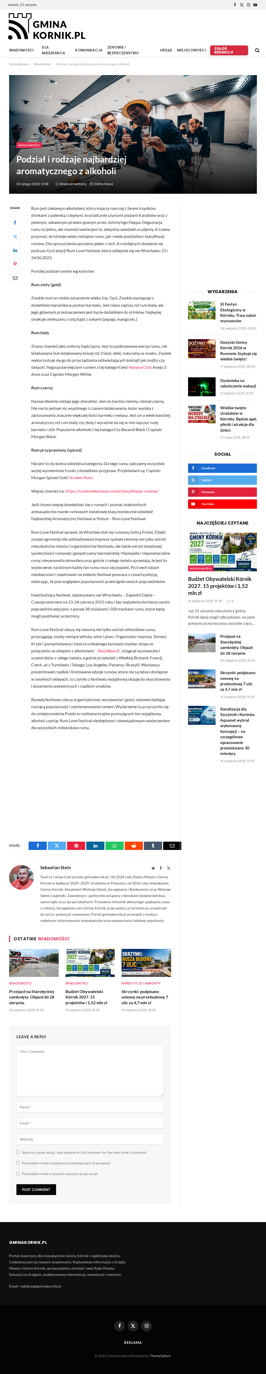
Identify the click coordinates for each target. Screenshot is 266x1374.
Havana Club (140, 367)
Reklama (133, 1343)
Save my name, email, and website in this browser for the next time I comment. (84, 1152)
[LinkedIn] (15, 250)
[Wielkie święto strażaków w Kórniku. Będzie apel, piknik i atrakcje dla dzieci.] (202, 414)
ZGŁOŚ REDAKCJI (223, 50)
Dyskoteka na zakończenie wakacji (238, 383)
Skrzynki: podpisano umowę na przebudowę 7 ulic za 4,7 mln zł (145, 997)
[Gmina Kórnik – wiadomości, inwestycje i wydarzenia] (46, 27)
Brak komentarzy (73, 184)
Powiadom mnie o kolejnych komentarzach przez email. (66, 1163)
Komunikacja (88, 50)
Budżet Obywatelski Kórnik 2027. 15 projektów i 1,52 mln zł (86, 997)
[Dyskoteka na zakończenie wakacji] (202, 386)
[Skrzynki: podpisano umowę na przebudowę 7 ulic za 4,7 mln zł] (146, 963)
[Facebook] (15, 223)
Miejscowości (191, 50)
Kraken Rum (81, 477)
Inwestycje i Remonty (141, 983)
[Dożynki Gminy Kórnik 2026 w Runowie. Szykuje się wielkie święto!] (202, 348)
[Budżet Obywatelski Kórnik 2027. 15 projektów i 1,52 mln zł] (90, 963)
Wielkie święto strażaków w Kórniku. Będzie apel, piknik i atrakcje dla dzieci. (238, 418)
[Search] (257, 50)
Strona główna (19, 64)
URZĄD (166, 50)
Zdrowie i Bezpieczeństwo (123, 50)
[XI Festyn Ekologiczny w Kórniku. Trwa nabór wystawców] (202, 310)
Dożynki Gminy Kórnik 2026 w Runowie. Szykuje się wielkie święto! (238, 350)
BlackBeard (108, 650)
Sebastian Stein (55, 867)
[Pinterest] (15, 264)
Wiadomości (42, 64)
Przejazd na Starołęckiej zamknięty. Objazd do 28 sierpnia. (31, 997)
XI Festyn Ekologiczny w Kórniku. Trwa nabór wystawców (238, 312)
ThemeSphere (160, 1356)
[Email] (15, 278)
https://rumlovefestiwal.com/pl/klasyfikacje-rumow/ (111, 490)
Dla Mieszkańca (53, 50)
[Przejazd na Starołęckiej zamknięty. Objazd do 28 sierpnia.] (34, 963)
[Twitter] (15, 236)
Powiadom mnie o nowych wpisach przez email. (60, 1173)
